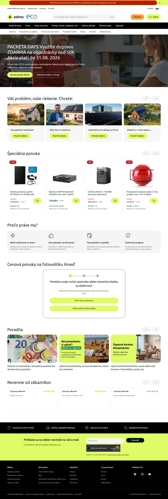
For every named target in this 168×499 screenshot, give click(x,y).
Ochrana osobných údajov (35, 494)
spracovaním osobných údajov (118, 455)
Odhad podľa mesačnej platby (83, 308)
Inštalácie (137, 17)
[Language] (158, 8)
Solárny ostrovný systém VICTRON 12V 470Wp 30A (22, 193)
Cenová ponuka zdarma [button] (20, 75)
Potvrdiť (135, 440)
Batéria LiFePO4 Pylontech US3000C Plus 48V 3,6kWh (61, 193)
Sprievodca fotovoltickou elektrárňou (52, 479)
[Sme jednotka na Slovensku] (51, 235)
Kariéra (103, 479)
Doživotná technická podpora (49, 483)
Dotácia (72, 472)
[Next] (156, 98)
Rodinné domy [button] (15, 26)
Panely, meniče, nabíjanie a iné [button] (65, 26)
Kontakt (104, 472)
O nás (103, 475)
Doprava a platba (13, 472)
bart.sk (158, 494)
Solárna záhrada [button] (88, 26)
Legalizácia (74, 479)
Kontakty (42, 8)
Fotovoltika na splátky (28, 32)
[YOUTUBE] (149, 474)
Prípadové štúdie (69, 32)
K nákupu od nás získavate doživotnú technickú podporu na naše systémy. (138, 248)
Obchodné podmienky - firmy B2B (69, 494)
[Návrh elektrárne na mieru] (13, 235)
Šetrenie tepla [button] (105, 26)
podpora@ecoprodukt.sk (16, 8)
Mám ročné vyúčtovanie (84, 300)
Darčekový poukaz (13, 479)
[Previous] (146, 98)
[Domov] (22, 17)
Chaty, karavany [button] (41, 26)
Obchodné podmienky (15, 494)
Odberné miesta (13, 483)
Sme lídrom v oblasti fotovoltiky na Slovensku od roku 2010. (61, 248)
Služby (82, 32)
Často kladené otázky (46, 472)
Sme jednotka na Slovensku (61, 243)
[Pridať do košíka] (37, 200)
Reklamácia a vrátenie (15, 475)
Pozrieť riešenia (20, 136)
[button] (150, 17)
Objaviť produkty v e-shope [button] (48, 75)
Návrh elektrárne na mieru (22, 243)
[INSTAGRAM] (142, 474)
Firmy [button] (27, 26)
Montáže (73, 475)
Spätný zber (50, 494)
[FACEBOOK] (135, 474)
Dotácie (12, 32)
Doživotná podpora (134, 243)
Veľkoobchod (32, 8)
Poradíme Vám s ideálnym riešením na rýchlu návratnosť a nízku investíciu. (26, 248)
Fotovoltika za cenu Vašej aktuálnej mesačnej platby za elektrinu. (103, 248)
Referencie (74, 483)
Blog (40, 475)
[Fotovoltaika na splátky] (89, 235)
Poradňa (51, 8)
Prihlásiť (150, 8)
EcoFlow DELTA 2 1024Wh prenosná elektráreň (100, 193)
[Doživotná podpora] (128, 235)
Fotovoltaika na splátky (98, 243)
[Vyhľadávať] (111, 17)
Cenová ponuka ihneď (50, 32)
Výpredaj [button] (119, 26)
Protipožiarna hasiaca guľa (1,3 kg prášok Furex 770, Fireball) (142, 193)
